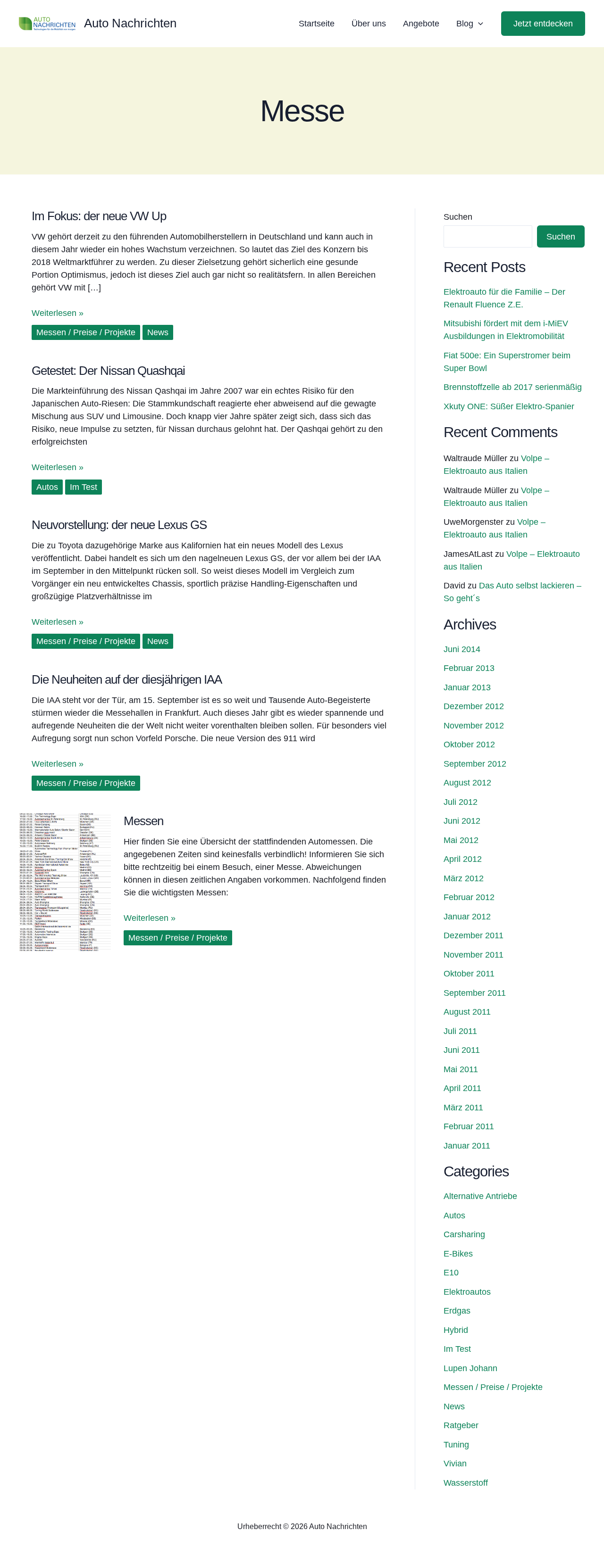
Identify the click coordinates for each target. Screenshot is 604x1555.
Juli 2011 (460, 1031)
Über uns (369, 23)
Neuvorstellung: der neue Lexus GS (119, 525)
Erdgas (457, 1310)
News (157, 332)
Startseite (317, 23)
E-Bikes (458, 1253)
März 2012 (464, 878)
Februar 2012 (469, 897)
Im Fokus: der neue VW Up (99, 216)
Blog (464, 23)
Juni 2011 (462, 1050)
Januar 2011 (467, 1145)
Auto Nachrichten (130, 23)
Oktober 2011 (469, 973)
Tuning (456, 1444)
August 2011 (467, 1012)
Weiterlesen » (58, 312)
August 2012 (467, 782)
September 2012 (475, 764)
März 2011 (463, 1107)
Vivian (455, 1463)
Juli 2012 (461, 802)
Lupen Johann (470, 1368)
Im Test (83, 487)
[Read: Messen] (65, 881)
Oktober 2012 (469, 744)
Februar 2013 (469, 668)
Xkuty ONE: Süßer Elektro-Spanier (509, 406)
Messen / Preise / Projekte (85, 332)
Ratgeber (461, 1425)
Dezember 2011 (473, 935)
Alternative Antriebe (480, 1196)
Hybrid (456, 1330)
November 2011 (473, 954)
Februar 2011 (469, 1126)
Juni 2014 (462, 649)
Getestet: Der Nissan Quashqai (108, 371)
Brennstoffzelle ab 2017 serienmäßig (513, 387)
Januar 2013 (467, 687)
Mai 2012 (461, 840)
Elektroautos (467, 1292)
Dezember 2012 (474, 706)
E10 (451, 1272)
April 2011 (462, 1088)
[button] (543, 23)
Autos (47, 487)
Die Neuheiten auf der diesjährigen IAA (127, 679)
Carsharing (464, 1234)
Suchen (458, 217)
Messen (143, 821)
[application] (478, 23)
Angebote (421, 23)
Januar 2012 (467, 916)
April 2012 (463, 859)
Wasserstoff (466, 1483)
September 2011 (475, 993)
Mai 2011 (461, 1069)
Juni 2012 (462, 821)
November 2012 (474, 725)
